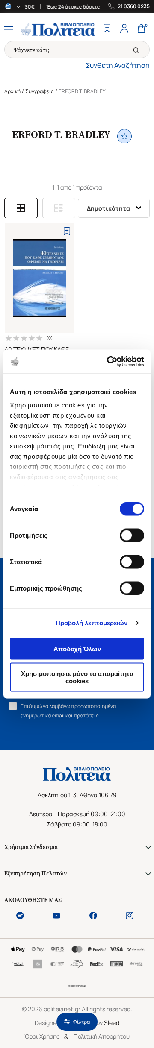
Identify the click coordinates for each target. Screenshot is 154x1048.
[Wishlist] (107, 29)
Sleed (111, 1023)
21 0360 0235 (134, 6)
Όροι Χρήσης (42, 1036)
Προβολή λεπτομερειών (92, 622)
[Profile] (124, 29)
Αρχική (12, 91)
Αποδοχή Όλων (77, 648)
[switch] (132, 535)
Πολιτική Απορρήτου (102, 1036)
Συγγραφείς (39, 91)
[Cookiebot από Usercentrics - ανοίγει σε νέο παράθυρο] (108, 361)
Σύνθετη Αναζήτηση (118, 65)
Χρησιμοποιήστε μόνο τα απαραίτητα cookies (77, 677)
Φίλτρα (81, 1021)
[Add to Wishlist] (67, 231)
